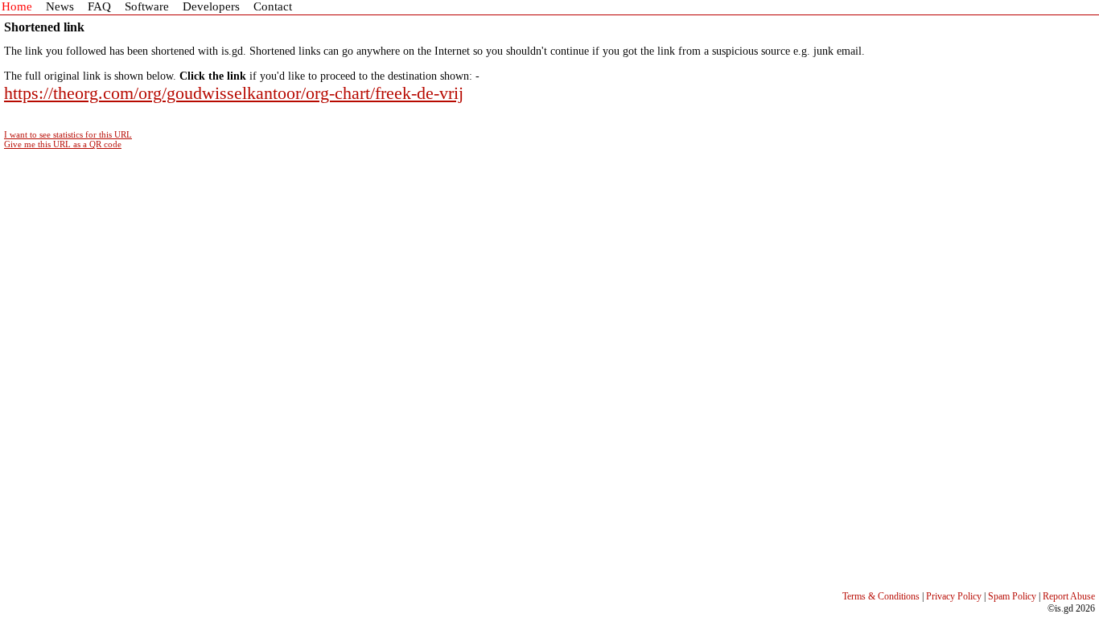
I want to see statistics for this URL (68, 134)
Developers (211, 6)
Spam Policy (1012, 596)
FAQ (99, 6)
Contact (272, 6)
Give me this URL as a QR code (62, 144)
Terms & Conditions (881, 596)
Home (17, 6)
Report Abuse (1069, 596)
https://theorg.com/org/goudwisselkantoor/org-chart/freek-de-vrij (233, 93)
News (60, 6)
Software (147, 6)
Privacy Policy (954, 596)
